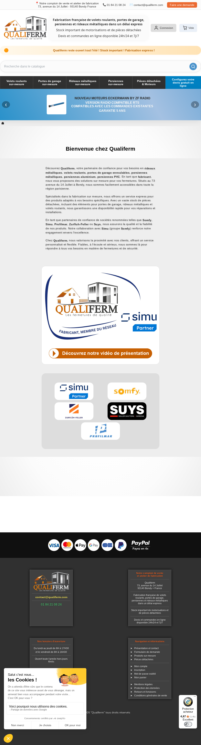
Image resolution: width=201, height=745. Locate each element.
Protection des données (147, 688)
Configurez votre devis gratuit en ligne (183, 82)
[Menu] (194, 697)
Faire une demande (182, 4)
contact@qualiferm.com (148, 4)
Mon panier (140, 677)
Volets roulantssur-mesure (16, 82)
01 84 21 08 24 (116, 4)
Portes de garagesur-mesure (49, 82)
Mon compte (140, 666)
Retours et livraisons (145, 691)
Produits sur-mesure (145, 655)
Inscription (139, 670)
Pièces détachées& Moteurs (149, 82)
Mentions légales (143, 684)
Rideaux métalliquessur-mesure (82, 82)
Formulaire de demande (147, 652)
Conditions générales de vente (150, 695)
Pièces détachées (143, 659)
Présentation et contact (146, 648)
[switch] (188, 724)
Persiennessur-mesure (115, 82)
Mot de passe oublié (145, 673)
